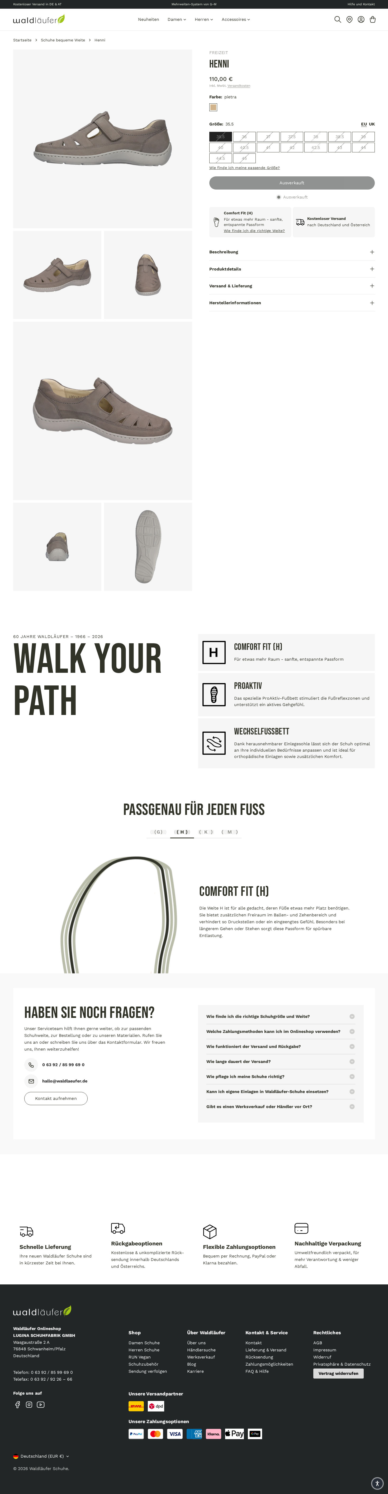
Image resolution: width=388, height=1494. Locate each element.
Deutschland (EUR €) (42, 1456)
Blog (191, 1364)
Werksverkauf (201, 1357)
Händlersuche (201, 1349)
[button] (377, 1483)
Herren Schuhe (144, 1349)
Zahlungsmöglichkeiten (269, 1364)
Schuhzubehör (144, 1364)
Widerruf (322, 1357)
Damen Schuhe (144, 1342)
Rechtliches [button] (327, 1332)
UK (372, 124)
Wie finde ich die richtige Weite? (254, 231)
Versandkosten (239, 86)
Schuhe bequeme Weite (63, 40)
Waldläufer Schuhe (48, 1468)
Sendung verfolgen (148, 1371)
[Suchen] (338, 19)
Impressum (324, 1349)
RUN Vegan (140, 1357)
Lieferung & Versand (265, 1349)
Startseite (22, 40)
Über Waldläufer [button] (206, 1332)
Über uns (196, 1342)
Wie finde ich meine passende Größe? (244, 168)
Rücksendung (259, 1357)
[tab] (158, 833)
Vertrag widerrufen (338, 1373)
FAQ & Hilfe (257, 1371)
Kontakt (253, 1342)
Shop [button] (135, 1332)
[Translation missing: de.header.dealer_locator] (349, 19)
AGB (317, 1342)
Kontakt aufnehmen (56, 1098)
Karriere (195, 1371)
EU (364, 124)
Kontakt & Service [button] (266, 1332)
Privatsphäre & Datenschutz (342, 1364)
